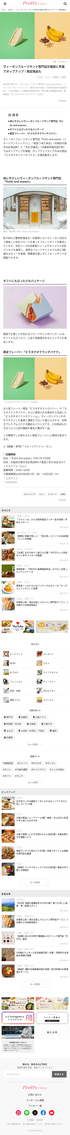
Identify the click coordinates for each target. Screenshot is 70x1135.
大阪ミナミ (40, 717)
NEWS (10, 9)
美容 (63, 494)
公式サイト (12, 477)
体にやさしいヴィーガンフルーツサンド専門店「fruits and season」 (36, 123)
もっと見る (33, 744)
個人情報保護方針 (13, 1124)
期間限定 (9, 763)
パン (42, 494)
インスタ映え (57, 769)
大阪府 (32, 723)
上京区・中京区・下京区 (32, 730)
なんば (9, 730)
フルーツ (53, 494)
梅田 (54, 730)
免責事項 (39, 1120)
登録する (59, 1074)
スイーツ (23, 763)
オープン (51, 763)
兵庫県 (9, 737)
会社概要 (30, 1120)
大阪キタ (48, 723)
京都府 (24, 717)
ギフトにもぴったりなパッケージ (27, 129)
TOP (3, 9)
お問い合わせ (35, 1094)
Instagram (11, 481)
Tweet (62, 101)
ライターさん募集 (35, 1100)
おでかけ (37, 763)
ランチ (20, 775)
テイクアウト (39, 769)
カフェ (8, 769)
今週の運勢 (22, 769)
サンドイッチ (30, 494)
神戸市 (9, 717)
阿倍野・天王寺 (13, 723)
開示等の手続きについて (54, 1124)
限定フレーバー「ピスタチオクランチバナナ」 (34, 133)
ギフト (8, 775)
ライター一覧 (35, 1106)
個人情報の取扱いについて (32, 1124)
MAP (22, 466)
